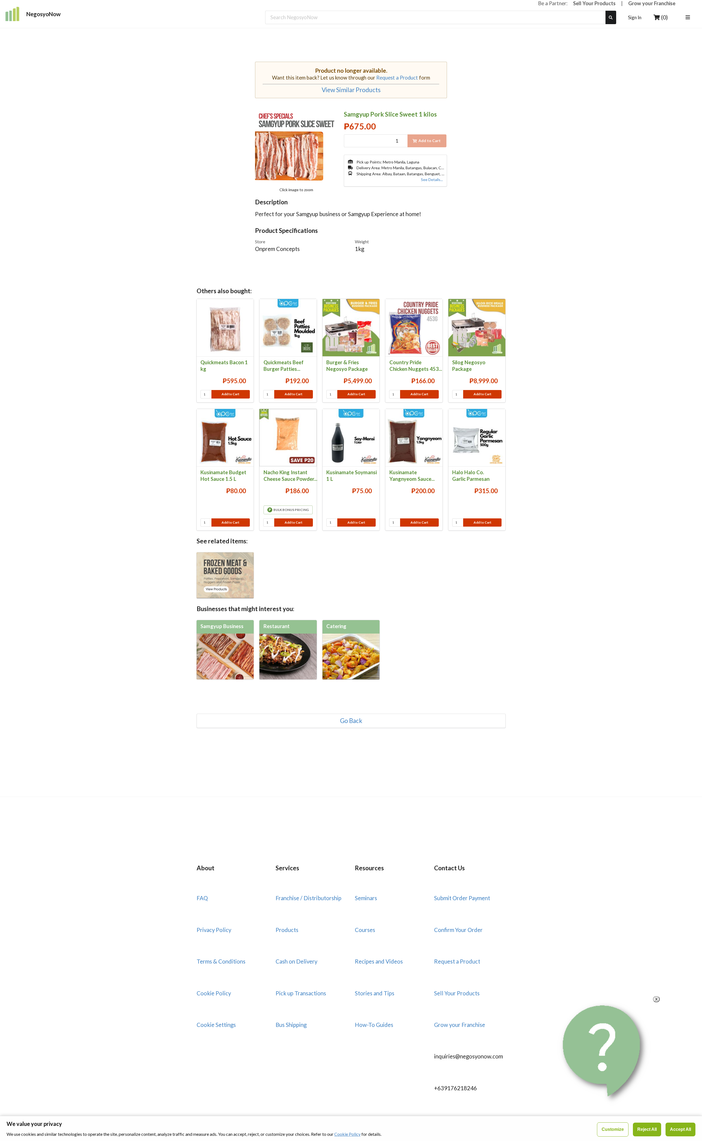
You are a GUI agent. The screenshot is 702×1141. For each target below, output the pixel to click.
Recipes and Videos (379, 961)
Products (287, 930)
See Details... (432, 179)
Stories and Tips (374, 993)
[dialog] (351, 1128)
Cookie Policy (214, 993)
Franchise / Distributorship (308, 898)
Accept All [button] (680, 1129)
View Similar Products (351, 90)
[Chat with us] (604, 1051)
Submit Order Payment (462, 898)
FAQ (202, 898)
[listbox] (688, 17)
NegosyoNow (43, 14)
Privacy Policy (214, 930)
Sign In (634, 17)
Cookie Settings (216, 1024)
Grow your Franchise (651, 3)
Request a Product (397, 78)
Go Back (351, 721)
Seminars (366, 898)
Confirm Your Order (458, 930)
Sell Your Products (594, 3)
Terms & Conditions (221, 961)
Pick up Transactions (301, 993)
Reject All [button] (647, 1129)
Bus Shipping (291, 1024)
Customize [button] (613, 1129)
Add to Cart (230, 394)
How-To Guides (374, 1024)
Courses (365, 930)
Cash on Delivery (296, 961)
